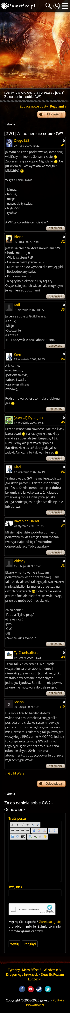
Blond (19, 236)
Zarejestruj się (50, 922)
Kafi (17, 304)
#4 (63, 359)
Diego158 (21, 140)
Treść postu (17, 818)
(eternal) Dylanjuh (28, 417)
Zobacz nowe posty (34, 106)
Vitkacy (19, 560)
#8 (63, 565)
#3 (63, 309)
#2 (63, 241)
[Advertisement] (35, 50)
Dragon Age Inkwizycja (22, 974)
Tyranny (14, 970)
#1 (63, 145)
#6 (63, 472)
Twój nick (15, 887)
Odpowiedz (54, 114)
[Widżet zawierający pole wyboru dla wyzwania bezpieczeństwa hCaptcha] (32, 909)
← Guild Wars (14, 773)
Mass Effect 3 (31, 970)
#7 (63, 526)
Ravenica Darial (26, 521)
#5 (63, 422)
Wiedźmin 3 (52, 970)
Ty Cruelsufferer (27, 652)
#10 (62, 706)
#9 (63, 657)
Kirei (17, 354)
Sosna (19, 701)
